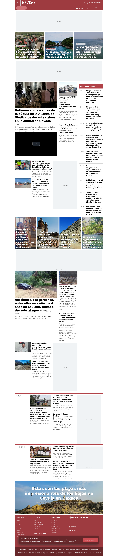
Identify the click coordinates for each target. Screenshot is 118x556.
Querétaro (37, 526)
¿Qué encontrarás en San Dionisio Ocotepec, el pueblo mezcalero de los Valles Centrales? (28, 53)
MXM (41, 8)
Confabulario (55, 526)
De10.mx (53, 530)
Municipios (19, 526)
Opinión (18, 536)
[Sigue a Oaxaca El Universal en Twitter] (80, 8)
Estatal (18, 520)
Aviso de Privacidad (69, 541)
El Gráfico (54, 520)
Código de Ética (39, 549)
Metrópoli (19, 522)
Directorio (23, 549)
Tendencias (19, 532)
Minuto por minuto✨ (89, 86)
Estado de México (39, 522)
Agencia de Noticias (33, 8)
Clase (53, 522)
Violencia (47, 549)
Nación (18, 530)
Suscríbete (21, 8)
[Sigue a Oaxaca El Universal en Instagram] (82, 8)
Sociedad (19, 524)
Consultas (54, 532)
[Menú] (18, 3)
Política (18, 528)
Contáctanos (30, 549)
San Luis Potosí (38, 524)
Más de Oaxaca (21, 46)
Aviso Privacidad (70, 549)
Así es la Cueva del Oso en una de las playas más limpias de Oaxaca (58, 54)
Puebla (36, 528)
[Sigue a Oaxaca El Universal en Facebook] (77, 8)
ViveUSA (53, 524)
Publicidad (54, 549)
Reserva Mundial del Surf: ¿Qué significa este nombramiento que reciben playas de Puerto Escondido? (88, 52)
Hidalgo (36, 520)
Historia (78, 549)
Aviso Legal (62, 549)
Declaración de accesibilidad (90, 549)
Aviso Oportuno (55, 528)
